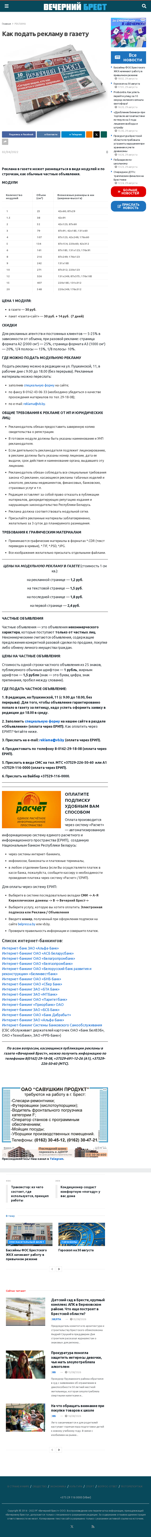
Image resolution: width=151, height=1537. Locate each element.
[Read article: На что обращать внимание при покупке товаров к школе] (25, 1418)
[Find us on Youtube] (87, 1527)
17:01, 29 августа (127, 87)
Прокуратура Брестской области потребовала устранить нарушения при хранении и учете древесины (129, 143)
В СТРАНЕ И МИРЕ (18, 1486)
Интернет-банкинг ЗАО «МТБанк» (29, 994)
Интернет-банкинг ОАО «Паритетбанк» (34, 999)
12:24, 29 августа (127, 183)
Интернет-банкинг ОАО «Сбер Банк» (32, 984)
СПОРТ (90, 1486)
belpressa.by (26, 924)
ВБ (54, 1372)
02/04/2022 (10, 152)
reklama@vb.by (34, 404)
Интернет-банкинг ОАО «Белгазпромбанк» (37, 963)
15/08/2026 (74, 1372)
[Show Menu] (6, 6)
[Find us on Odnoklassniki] (66, 1527)
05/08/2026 (79, 1319)
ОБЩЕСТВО (39, 1486)
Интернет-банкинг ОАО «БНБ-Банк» (31, 979)
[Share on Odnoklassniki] (89, 134)
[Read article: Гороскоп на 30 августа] (81, 1234)
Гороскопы (69, 1242)
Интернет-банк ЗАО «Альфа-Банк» (30, 948)
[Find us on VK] (61, 1527)
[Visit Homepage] (75, 6)
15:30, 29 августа (127, 130)
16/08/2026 (74, 1416)
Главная (6, 23)
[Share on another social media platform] (5, 142)
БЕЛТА (56, 1319)
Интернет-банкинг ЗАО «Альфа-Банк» (33, 1020)
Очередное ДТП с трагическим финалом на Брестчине (129, 175)
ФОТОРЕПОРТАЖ (132, 1486)
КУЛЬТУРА (76, 1486)
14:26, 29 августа (127, 154)
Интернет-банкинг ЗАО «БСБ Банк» (31, 1010)
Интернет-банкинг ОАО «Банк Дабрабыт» (36, 1015)
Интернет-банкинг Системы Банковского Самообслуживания (52, 1025)
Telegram (56, 1158)
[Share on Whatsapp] (104, 134)
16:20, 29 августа (127, 107)
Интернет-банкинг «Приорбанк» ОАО (33, 1004)
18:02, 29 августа (127, 78)
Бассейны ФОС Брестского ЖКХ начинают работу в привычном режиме (129, 71)
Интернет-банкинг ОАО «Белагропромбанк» (38, 958)
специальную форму (39, 385)
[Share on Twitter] (96, 134)
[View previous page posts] (52, 1269)
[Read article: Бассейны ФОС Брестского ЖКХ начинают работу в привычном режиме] (29, 1234)
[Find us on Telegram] (77, 1527)
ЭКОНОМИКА (58, 1486)
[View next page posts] (59, 1269)
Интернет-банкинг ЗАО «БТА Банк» (31, 989)
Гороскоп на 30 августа (127, 83)
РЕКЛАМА (20, 23)
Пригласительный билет (26, 1242)
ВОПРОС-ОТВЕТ (108, 1486)
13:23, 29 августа (127, 166)
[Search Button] (144, 6)
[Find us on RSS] (93, 1527)
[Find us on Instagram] (82, 1527)
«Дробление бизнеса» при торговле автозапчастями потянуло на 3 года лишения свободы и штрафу (129, 120)
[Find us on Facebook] (56, 1527)
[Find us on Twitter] (72, 1527)
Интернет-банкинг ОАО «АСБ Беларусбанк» (38, 953)
